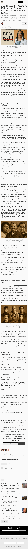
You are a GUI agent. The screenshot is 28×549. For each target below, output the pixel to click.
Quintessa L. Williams (8, 22)
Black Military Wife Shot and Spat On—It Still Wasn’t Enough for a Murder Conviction (10, 510)
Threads (19, 431)
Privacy (16, 538)
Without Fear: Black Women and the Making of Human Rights (14, 286)
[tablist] (6, 464)
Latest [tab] (6, 480)
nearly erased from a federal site (15, 203)
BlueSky (13, 431)
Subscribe (20, 1)
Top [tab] (2, 480)
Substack (8, 546)
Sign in (25, 1)
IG (10, 431)
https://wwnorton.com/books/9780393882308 (11, 413)
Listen (25, 23)
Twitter (7, 431)
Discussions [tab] (11, 480)
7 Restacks (16, 449)
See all (3, 521)
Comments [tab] (4, 463)
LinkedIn (3, 431)
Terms (20, 538)
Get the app (20, 543)
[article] (14, 488)
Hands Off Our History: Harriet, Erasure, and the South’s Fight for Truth (10, 498)
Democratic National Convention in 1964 (11, 115)
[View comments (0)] (7, 27)
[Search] (25, 480)
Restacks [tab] (10, 463)
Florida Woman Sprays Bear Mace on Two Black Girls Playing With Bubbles (10, 485)
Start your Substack (10, 543)
